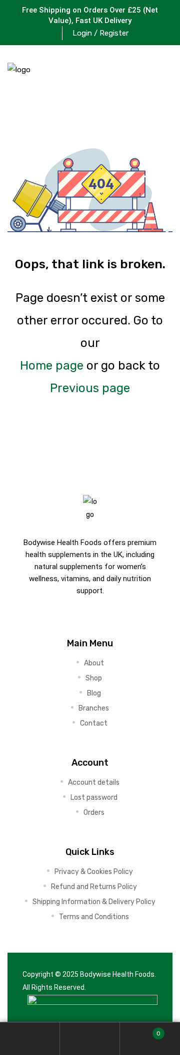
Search (90, 1038)
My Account (30, 1038)
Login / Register (100, 33)
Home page (52, 366)
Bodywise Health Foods (117, 974)
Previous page (90, 388)
